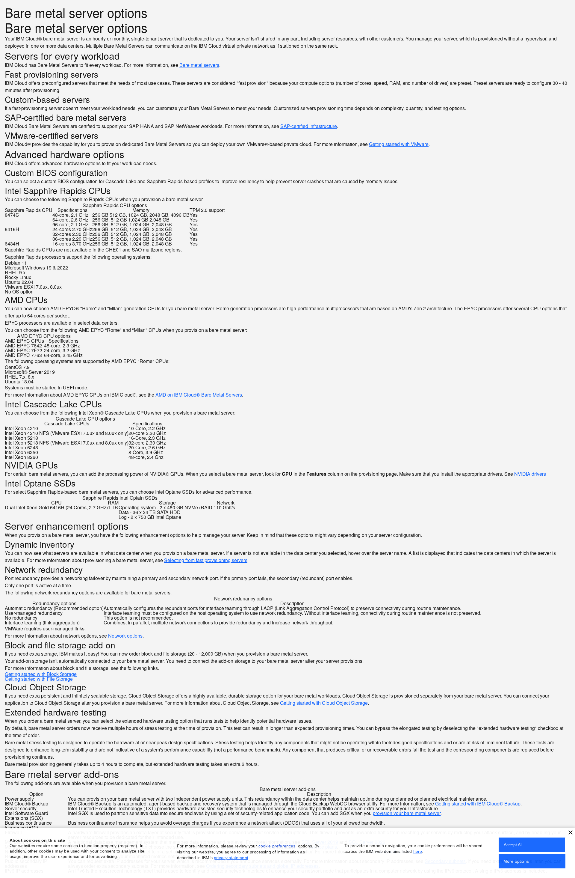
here (417, 851)
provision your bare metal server (407, 813)
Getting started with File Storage (39, 678)
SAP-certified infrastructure (308, 126)
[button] (570, 832)
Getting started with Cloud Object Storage (324, 702)
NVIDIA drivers (530, 473)
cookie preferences (277, 846)
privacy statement (231, 857)
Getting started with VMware (399, 144)
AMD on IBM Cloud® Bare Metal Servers (198, 394)
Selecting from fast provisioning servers (205, 560)
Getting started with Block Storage (41, 674)
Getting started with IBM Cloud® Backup (477, 803)
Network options (125, 635)
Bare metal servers (199, 64)
